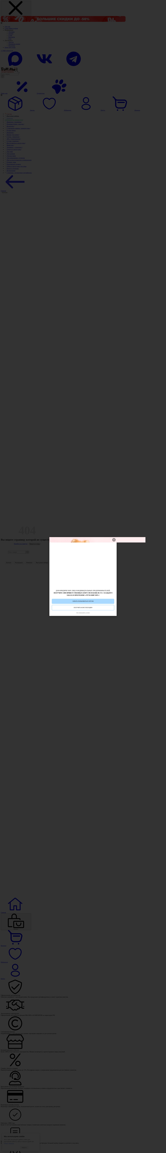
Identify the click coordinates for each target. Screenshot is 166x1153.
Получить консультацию (83, 607)
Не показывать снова (83, 612)
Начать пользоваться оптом (83, 601)
